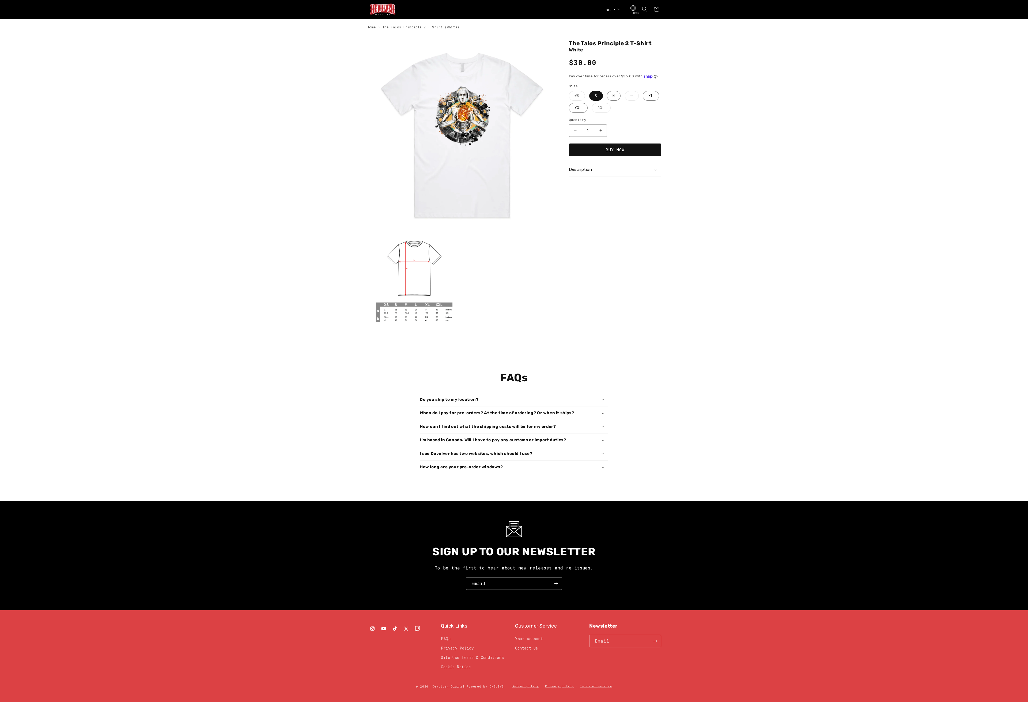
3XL (604, 109)
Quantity (577, 119)
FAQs (446, 638)
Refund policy (525, 686)
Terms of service (596, 686)
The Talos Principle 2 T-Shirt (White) (420, 27)
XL (650, 95)
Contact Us (526, 648)
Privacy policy (559, 686)
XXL (578, 107)
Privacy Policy (457, 648)
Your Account (529, 638)
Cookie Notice (456, 666)
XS (580, 97)
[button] (612, 9)
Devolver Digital (448, 686)
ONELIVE (496, 686)
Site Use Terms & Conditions (472, 657)
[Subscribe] (556, 583)
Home (371, 27)
